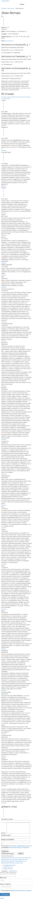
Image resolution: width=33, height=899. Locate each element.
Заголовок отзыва (7, 819)
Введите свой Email (7, 839)
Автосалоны (10, 8)
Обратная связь (8, 868)
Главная (3, 8)
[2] (5, 811)
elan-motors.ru (9, 41)
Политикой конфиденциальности (20, 846)
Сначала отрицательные (18, 97)
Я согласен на (16, 890)
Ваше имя (3, 877)
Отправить (5, 851)
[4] (5, 815)
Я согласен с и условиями (16, 846)
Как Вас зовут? (6, 835)
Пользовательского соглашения (19, 847)
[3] (5, 813)
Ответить (4, 125)
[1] (5, 809)
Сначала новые (5, 97)
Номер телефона (5, 884)
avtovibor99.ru (13, 871)
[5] (5, 816)
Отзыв (3, 833)
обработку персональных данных (21, 890)
